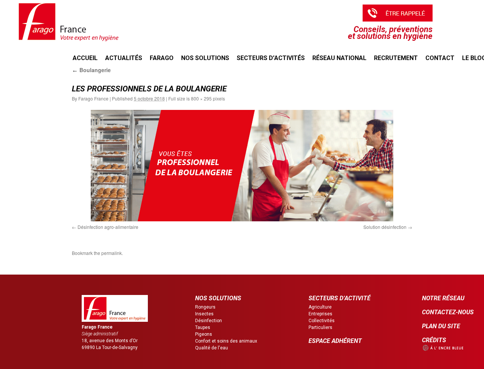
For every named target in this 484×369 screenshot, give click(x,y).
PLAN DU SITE (441, 326)
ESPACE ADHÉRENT (335, 340)
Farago (162, 58)
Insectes (204, 314)
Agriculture (320, 307)
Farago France (93, 98)
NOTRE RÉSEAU (443, 298)
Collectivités (322, 320)
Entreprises (320, 314)
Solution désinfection (384, 227)
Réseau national (339, 58)
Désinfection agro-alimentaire (108, 227)
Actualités (123, 58)
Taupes (202, 327)
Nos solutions (205, 58)
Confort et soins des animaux (226, 341)
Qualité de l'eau (211, 347)
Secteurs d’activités (271, 58)
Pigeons (203, 334)
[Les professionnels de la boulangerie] (242, 165)
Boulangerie (91, 70)
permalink (111, 253)
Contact (440, 58)
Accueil (85, 58)
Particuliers (320, 327)
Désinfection (208, 320)
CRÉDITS (434, 340)
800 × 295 (201, 98)
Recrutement (396, 58)
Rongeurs (205, 307)
